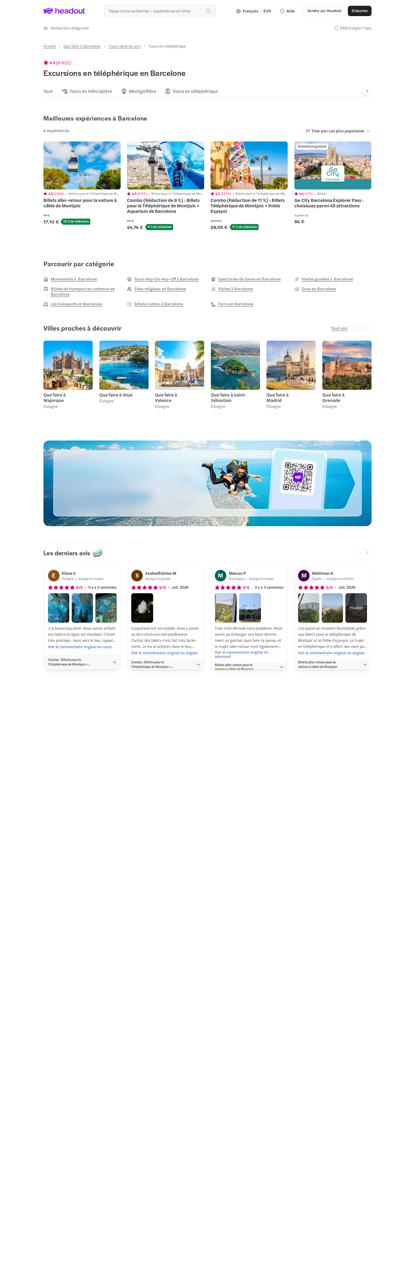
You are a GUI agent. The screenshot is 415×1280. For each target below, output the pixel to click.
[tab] (48, 91)
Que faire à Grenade (333, 397)
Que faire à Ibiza (115, 394)
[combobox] (160, 11)
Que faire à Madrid (277, 397)
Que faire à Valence (166, 397)
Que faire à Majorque (54, 397)
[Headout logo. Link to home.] (64, 11)
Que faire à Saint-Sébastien (229, 397)
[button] (66, 28)
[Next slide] (367, 91)
